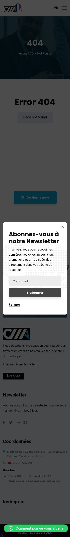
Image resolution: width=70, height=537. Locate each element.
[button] (36, 528)
